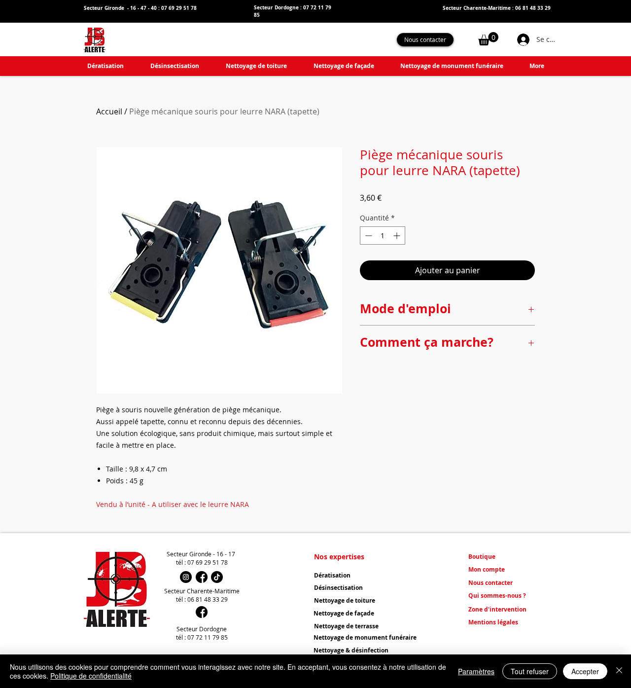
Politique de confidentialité (91, 676)
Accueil (109, 111)
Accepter (585, 671)
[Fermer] (619, 671)
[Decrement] (367, 235)
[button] (488, 38)
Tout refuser (530, 671)
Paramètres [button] (476, 671)
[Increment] (397, 235)
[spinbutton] (382, 235)
